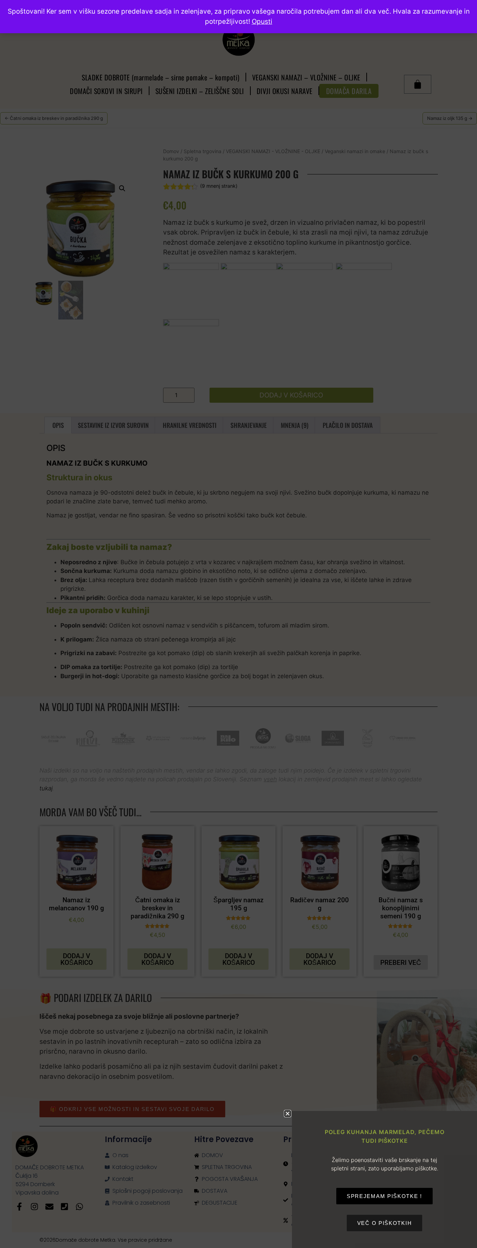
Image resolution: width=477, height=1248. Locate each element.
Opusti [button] (262, 21)
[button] (287, 1113)
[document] (238, 624)
